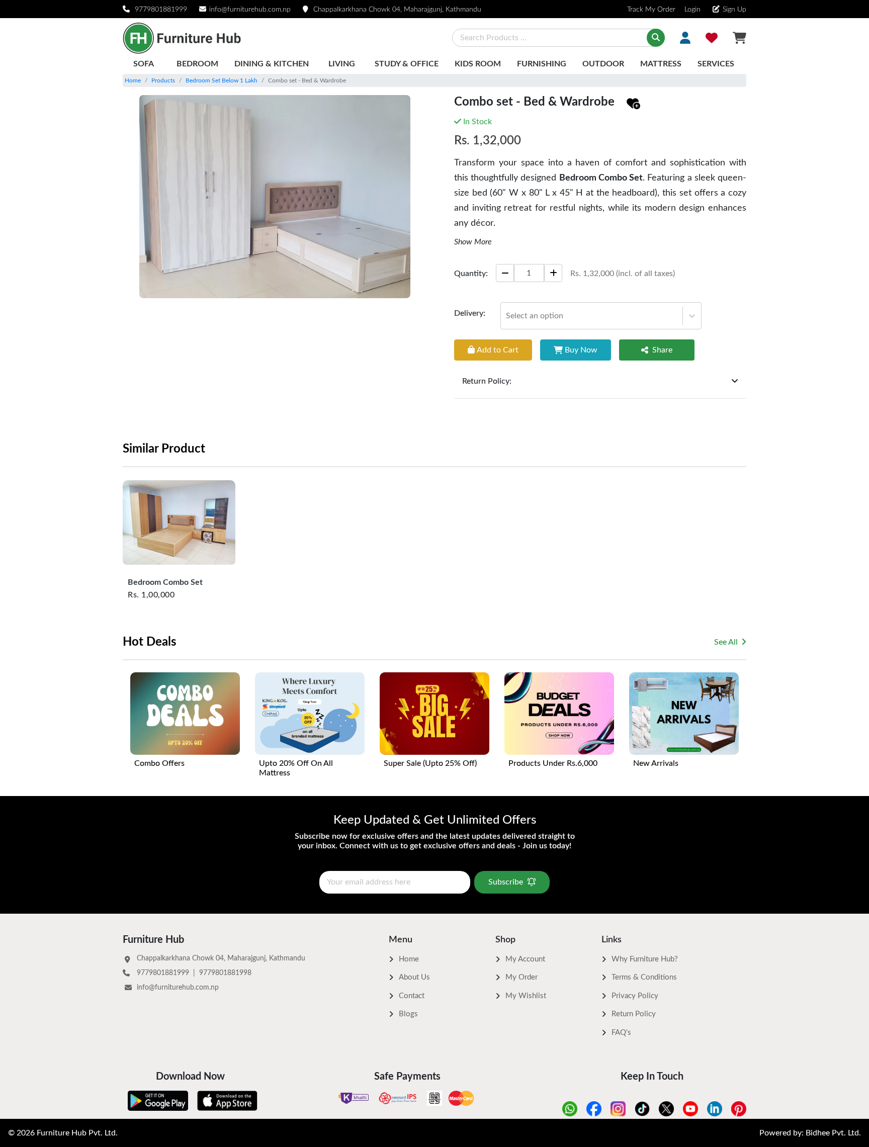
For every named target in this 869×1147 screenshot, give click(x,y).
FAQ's (621, 1032)
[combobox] (507, 315)
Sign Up (734, 9)
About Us (414, 977)
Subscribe (505, 882)
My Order (521, 977)
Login (691, 9)
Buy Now (581, 349)
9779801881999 (161, 9)
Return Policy (634, 1014)
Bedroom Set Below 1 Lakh (221, 80)
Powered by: (810, 1133)
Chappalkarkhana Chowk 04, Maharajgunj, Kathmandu (397, 9)
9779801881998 (225, 973)
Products (163, 80)
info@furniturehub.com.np (250, 9)
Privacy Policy (635, 996)
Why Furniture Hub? (645, 959)
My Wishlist (525, 996)
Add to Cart (497, 349)
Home (133, 80)
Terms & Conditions (644, 977)
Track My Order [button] (651, 9)
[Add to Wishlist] (633, 104)
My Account (525, 959)
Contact (411, 996)
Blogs (408, 1014)
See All (726, 642)
